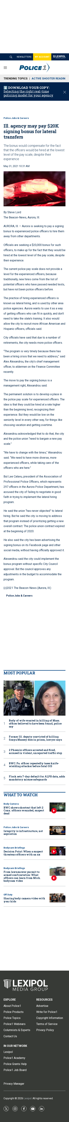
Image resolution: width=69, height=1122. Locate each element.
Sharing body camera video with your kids (24, 900)
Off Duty (8, 894)
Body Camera (11, 803)
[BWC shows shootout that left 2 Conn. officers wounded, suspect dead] (57, 807)
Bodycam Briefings (14, 847)
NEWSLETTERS (24, 57)
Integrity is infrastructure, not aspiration (23, 832)
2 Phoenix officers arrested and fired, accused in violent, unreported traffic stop (35, 752)
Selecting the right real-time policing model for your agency (28, 93)
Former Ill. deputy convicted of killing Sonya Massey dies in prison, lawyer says (35, 738)
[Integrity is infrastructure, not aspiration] (57, 830)
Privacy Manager (14, 1083)
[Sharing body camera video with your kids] (57, 897)
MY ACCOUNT (42, 57)
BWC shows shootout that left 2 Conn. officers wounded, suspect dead (24, 810)
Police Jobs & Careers (16, 118)
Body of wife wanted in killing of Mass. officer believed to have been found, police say (35, 723)
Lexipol (27, 1098)
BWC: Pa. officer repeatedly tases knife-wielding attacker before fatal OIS (34, 765)
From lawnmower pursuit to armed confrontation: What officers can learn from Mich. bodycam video (22, 876)
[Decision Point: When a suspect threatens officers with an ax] (57, 850)
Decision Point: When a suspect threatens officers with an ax (23, 853)
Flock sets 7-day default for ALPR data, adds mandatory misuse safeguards (37, 778)
